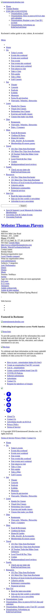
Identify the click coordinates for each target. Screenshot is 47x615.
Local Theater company (10, 256)
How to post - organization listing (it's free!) (24, 362)
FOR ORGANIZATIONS (16, 11)
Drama (3, 270)
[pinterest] (8, 405)
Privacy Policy (13, 424)
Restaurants (15, 122)
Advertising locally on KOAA (19, 422)
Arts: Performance (8, 265)
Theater (14, 85)
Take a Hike (16, 77)
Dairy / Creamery (18, 127)
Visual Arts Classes (18, 109)
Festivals (14, 90)
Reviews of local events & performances (27, 183)
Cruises (14, 162)
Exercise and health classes (21, 114)
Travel (8, 146)
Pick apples (15, 74)
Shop (8, 130)
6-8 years (4, 281)
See (7, 82)
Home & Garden (17, 138)
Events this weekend (19, 55)
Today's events (17, 53)
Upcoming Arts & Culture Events (19, 215)
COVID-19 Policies (15, 373)
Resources (10, 174)
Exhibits (14, 93)
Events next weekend (19, 58)
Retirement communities (20, 188)
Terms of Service (13, 427)
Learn (8, 103)
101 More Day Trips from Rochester (25, 151)
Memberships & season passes (23, 143)
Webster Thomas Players (22, 225)
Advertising (11, 378)
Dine (8, 119)
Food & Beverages (18, 133)
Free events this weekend (21, 63)
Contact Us (11, 381)
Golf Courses (16, 79)
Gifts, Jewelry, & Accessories (22, 141)
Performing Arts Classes (20, 111)
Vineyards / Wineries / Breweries (24, 101)
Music (3, 272)
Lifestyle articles (17, 185)
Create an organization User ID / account (23, 365)
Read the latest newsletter (21, 196)
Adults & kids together (10, 290)
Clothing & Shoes (18, 135)
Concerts (14, 87)
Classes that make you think (22, 117)
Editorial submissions (15, 376)
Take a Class (16, 71)
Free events (15, 61)
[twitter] (8, 399)
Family (9, 167)
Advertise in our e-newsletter (22, 201)
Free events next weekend (21, 66)
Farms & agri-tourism (19, 98)
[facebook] (8, 394)
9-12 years (5, 283)
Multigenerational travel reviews (23, 164)
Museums (15, 95)
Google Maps (14, 243)
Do (7, 50)
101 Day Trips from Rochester (23, 149)
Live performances (8, 261)
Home (8, 6)
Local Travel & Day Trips (21, 159)
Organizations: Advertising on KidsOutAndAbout (23, 26)
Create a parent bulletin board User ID (22, 370)
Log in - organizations (15, 368)
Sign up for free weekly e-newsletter (25, 199)
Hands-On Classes (18, 106)
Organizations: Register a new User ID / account (25, 607)
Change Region (12, 9)
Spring (3, 277)
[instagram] (8, 410)
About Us (11, 416)
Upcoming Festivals (14, 217)
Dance (3, 268)
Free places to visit (18, 69)
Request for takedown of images (20, 384)
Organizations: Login (19, 13)
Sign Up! (9, 193)
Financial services (18, 190)
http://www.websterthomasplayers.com (16, 245)
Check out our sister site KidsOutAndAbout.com (20, 171)
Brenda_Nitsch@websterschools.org (15, 247)
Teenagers (5, 286)
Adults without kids (9, 288)
